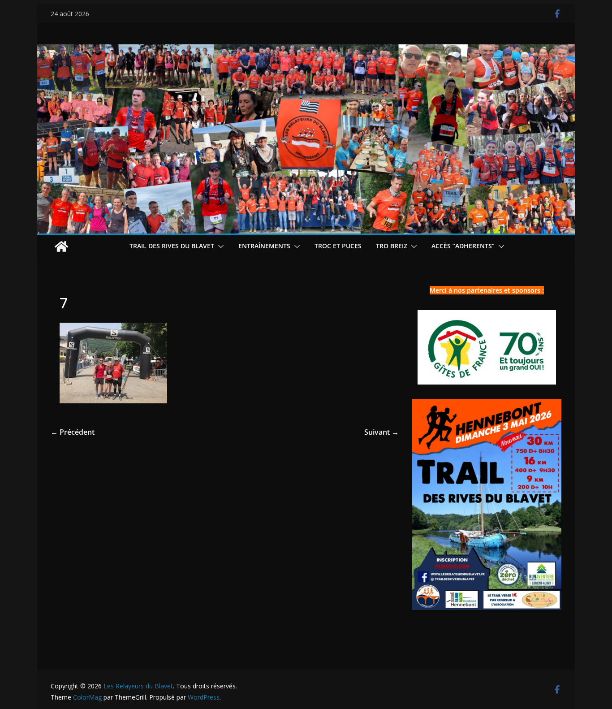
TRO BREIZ (391, 246)
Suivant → (381, 432)
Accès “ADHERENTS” (463, 246)
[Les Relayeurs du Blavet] (61, 246)
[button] (219, 246)
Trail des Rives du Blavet (171, 246)
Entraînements (264, 246)
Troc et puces (338, 246)
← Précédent (73, 432)
